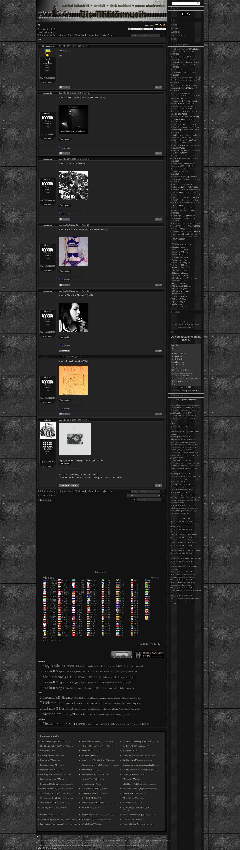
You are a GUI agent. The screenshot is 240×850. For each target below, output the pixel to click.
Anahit (121, 709)
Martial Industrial (190, 117)
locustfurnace (178, 231)
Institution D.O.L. (179, 70)
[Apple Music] (186, 359)
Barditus (176, 111)
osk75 (189, 64)
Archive (183, 391)
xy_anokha (174, 109)
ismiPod (176, 294)
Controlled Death (179, 93)
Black (192, 57)
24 (88, 225)
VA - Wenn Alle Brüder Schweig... (186, 234)
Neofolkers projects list (181, 208)
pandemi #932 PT (178, 324)
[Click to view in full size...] (75, 454)
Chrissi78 (185, 88)
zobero (176, 296)
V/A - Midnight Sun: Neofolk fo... (186, 78)
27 (88, 420)
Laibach (176, 195)
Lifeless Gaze (178, 169)
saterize (47, 420)
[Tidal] (186, 351)
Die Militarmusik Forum (47, 35)
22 (88, 93)
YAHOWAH (125, 703)
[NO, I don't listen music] (186, 381)
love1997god (178, 226)
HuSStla (103, 666)
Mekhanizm (135, 666)
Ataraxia (176, 106)
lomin (82, 666)
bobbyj (118, 714)
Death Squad (178, 216)
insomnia (47, 93)
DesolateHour (187, 179)
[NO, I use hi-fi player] (186, 370)
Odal (175, 304)
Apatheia (176, 150)
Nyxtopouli (100, 709)
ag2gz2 (128, 677)
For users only (101, 572)
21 (88, 46)
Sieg (54, 32)
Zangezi (135, 703)
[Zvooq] (186, 367)
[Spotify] (186, 345)
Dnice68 (185, 72)
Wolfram (126, 666)
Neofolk (190, 106)
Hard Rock (192, 101)
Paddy (130, 714)
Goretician (186, 218)
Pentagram (177, 101)
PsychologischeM (115, 666)
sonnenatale (73, 665)
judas (195, 203)
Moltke (198, 111)
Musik (63, 35)
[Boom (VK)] (186, 356)
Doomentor (177, 163)
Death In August (179, 122)
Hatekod (176, 190)
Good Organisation (180, 127)
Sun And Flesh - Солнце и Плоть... (186, 156)
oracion (176, 275)
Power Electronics (177, 64)
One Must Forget (179, 177)
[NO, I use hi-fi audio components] (186, 378)
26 (88, 357)
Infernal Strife (178, 57)
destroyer (120, 672)
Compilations (179, 80)
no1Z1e (96, 666)
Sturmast (176, 223)
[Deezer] (186, 348)
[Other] (186, 384)
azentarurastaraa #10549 (185, 327)
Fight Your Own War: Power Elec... (186, 200)
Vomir (77, 35)
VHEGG (176, 184)
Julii (174, 117)
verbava (106, 672)
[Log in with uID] (183, 13)
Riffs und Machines (180, 49)
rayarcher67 (129, 672)
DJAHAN (177, 299)
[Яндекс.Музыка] (186, 353)
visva (182, 171)
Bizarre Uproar (178, 85)
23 (88, 159)
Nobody (176, 145)
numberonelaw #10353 (191, 324)
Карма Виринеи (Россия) (182, 62)
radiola (58, 665)
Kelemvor (177, 291)
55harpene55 (48, 46)
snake (172, 143)
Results (176, 391)
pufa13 (176, 301)
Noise (70, 35)
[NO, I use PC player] (186, 375)
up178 (124, 714)
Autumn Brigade (179, 140)
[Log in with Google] (188, 13)
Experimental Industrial (179, 96)
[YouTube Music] (186, 364)
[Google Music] (186, 362)
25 (88, 291)
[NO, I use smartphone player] (186, 373)
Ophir (175, 135)
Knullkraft (177, 229)
